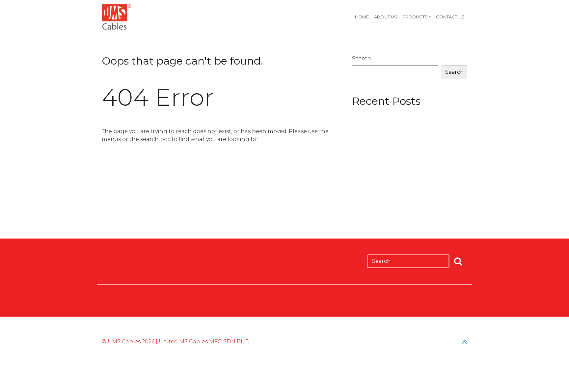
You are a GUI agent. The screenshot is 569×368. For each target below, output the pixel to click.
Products (415, 16)
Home (362, 16)
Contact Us (450, 16)
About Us (385, 16)
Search (361, 58)
